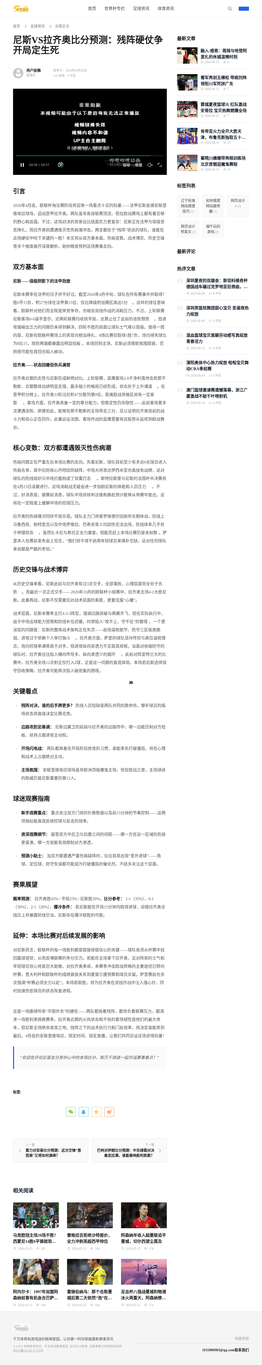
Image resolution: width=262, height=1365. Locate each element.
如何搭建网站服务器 (213, 206)
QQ (84, 1112)
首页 (16, 26)
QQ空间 (96, 1112)
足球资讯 (37, 26)
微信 (71, 1112)
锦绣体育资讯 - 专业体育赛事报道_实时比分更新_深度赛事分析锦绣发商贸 (73, 1346)
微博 (109, 1112)
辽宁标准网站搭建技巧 (188, 206)
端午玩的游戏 (213, 229)
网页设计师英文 (188, 229)
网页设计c (238, 203)
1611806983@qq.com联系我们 (225, 1350)
